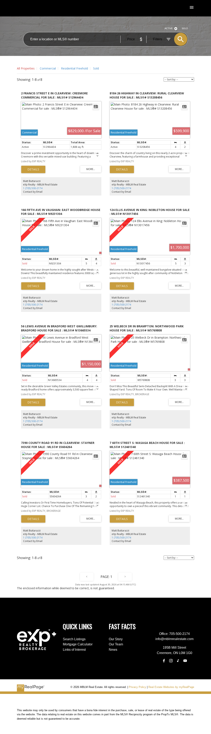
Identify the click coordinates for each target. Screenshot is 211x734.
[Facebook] (164, 660)
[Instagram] (171, 660)
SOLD (185, 28)
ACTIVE (169, 28)
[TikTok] (178, 660)
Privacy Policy (137, 687)
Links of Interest (74, 649)
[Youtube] (185, 660)
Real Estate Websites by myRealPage (171, 687)
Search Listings (74, 639)
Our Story (116, 639)
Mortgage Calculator (78, 644)
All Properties (26, 68)
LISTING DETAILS (33, 169)
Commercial (48, 68)
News (113, 649)
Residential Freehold (74, 68)
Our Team (116, 644)
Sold (96, 68)
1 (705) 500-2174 (32, 188)
